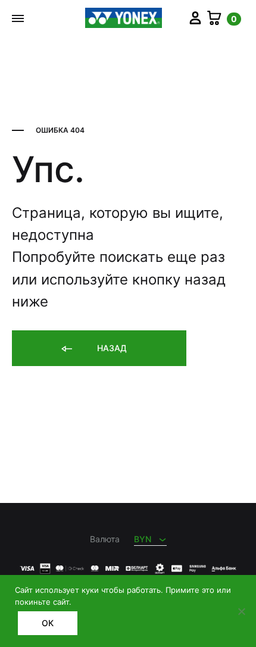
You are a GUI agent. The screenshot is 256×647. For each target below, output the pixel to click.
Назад (111, 348)
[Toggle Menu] (18, 18)
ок (48, 623)
